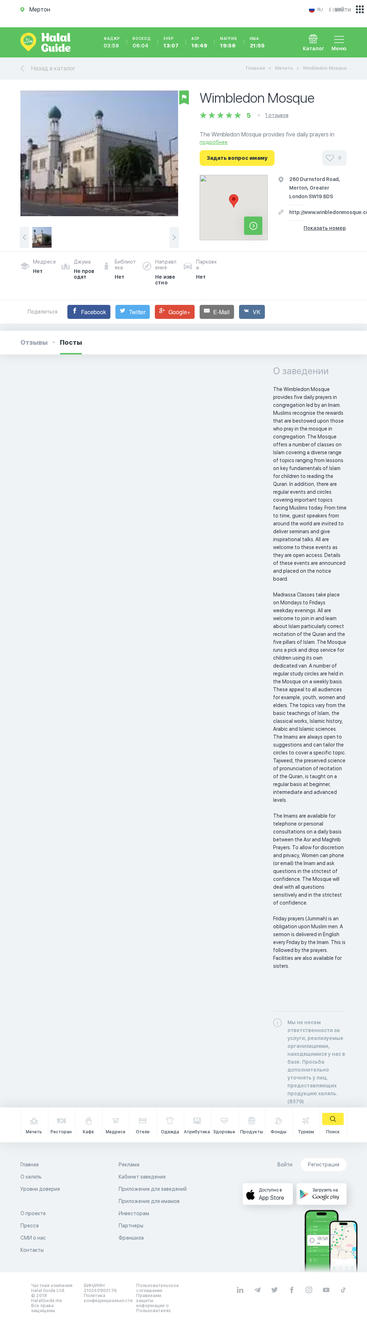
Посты (71, 342)
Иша (257, 42)
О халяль (31, 1177)
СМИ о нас (33, 1238)
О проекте (33, 1213)
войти (343, 9)
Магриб (228, 42)
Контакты (32, 1250)
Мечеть (284, 68)
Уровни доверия (40, 1189)
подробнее (214, 142)
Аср (199, 42)
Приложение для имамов (149, 1201)
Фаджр (112, 42)
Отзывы (34, 342)
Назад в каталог (53, 68)
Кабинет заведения (142, 1177)
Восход (142, 42)
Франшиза (131, 1238)
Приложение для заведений (153, 1189)
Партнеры (131, 1225)
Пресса (29, 1225)
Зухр (171, 42)
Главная (255, 68)
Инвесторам (134, 1213)
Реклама (129, 1164)
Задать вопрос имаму (237, 158)
